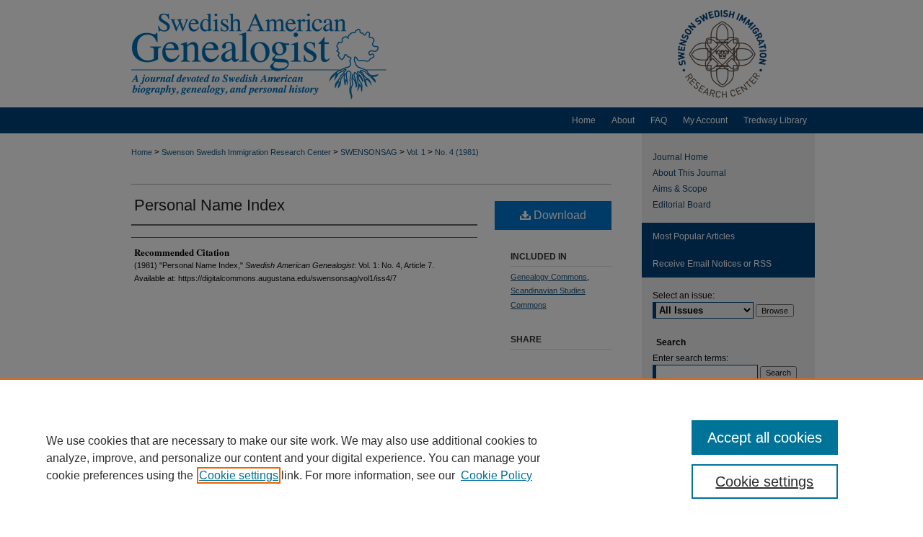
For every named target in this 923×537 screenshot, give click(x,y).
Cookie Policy (496, 475)
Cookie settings (238, 475)
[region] (461, 457)
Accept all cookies (764, 437)
